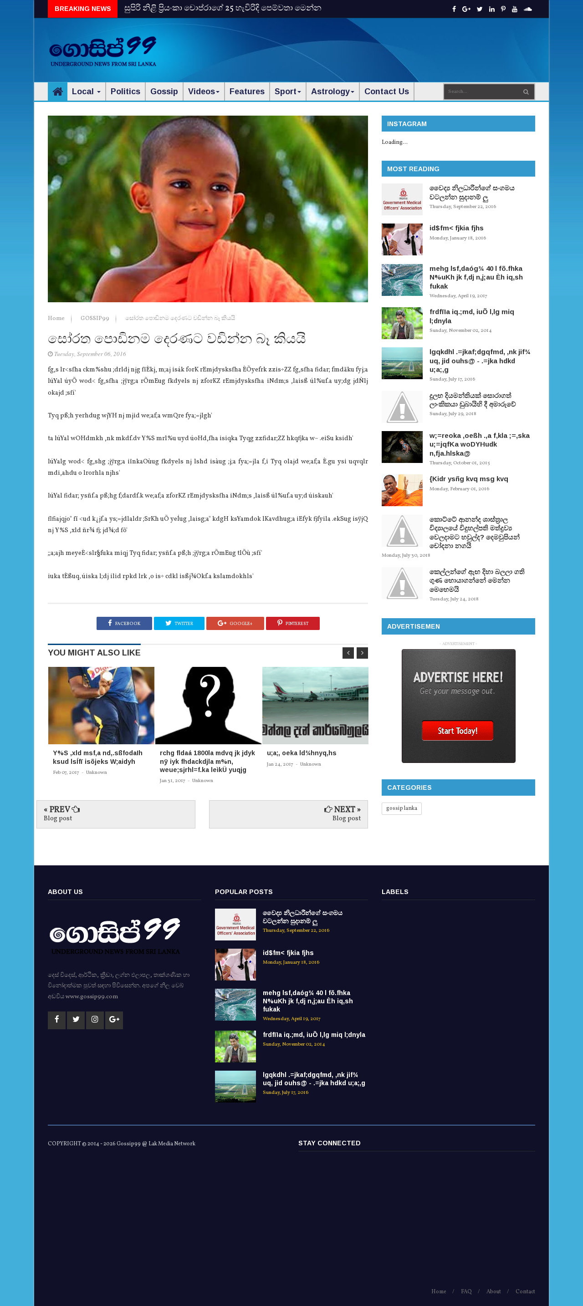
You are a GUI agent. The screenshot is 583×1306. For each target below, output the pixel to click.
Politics (125, 91)
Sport (286, 91)
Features (247, 91)
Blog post (58, 818)
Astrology (330, 91)
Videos (201, 91)
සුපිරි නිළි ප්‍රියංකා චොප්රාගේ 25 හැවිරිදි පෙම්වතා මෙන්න (223, 8)
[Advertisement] (369, 45)
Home (57, 319)
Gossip (164, 91)
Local (84, 91)
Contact (525, 1292)
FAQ (466, 1292)
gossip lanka (401, 808)
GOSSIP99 (96, 319)
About (493, 1292)
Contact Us (386, 91)
